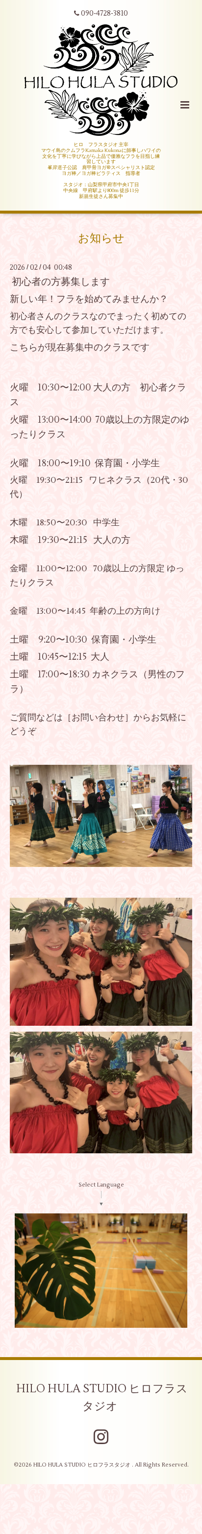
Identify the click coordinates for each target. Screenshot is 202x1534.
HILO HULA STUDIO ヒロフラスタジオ (102, 1397)
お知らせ (101, 238)
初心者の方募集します (61, 282)
